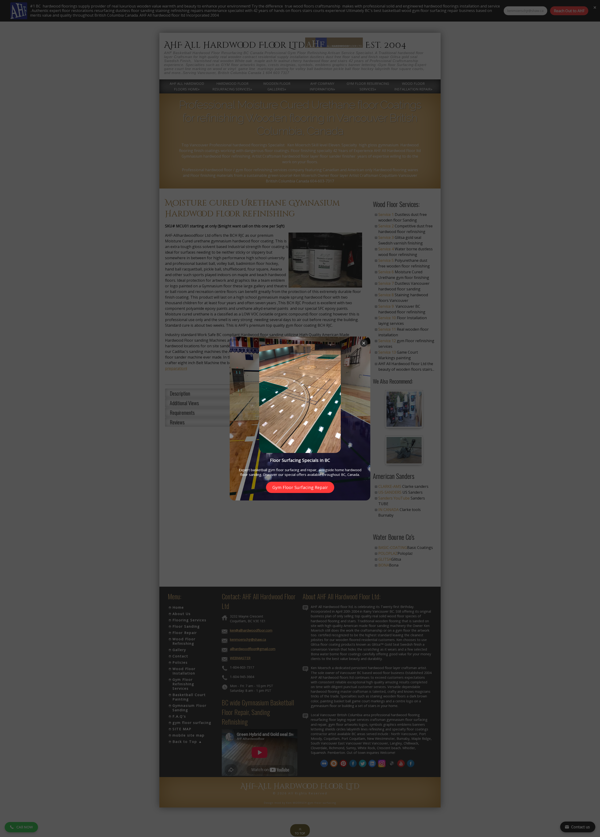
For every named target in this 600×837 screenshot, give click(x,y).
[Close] (364, 343)
